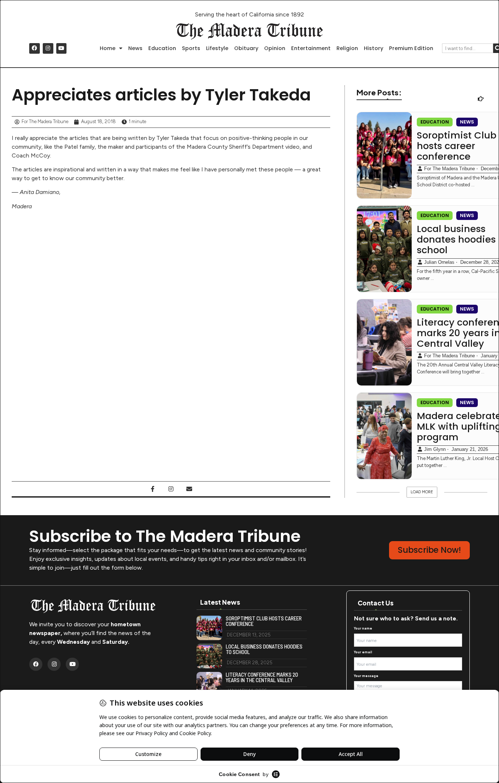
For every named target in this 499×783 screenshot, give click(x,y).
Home (107, 48)
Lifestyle (217, 48)
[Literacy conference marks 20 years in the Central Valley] (384, 342)
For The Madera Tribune (449, 168)
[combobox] (467, 48)
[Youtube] (61, 48)
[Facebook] (34, 48)
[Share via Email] (189, 489)
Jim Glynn (435, 449)
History (373, 48)
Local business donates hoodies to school (264, 649)
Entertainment (311, 48)
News (135, 48)
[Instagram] (48, 48)
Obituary (246, 48)
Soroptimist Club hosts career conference (264, 621)
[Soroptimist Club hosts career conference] (384, 155)
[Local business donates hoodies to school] (384, 249)
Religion (347, 48)
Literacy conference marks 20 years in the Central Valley (262, 677)
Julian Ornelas (439, 262)
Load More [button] (422, 492)
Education (162, 48)
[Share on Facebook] (152, 489)
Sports (191, 48)
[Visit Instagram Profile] (171, 489)
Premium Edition (411, 48)
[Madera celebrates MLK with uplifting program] (384, 436)
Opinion (274, 48)
